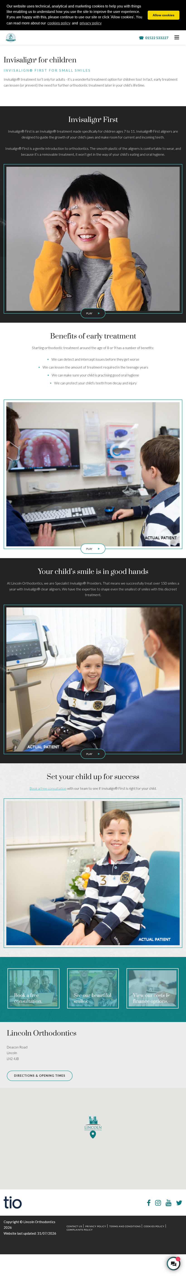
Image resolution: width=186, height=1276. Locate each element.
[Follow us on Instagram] (158, 1202)
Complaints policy (80, 1229)
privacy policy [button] (91, 23)
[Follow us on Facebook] (149, 1202)
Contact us (74, 1226)
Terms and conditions (125, 1226)
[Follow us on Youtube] (168, 1202)
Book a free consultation (48, 788)
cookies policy (58, 23)
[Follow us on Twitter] (179, 1202)
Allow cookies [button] (163, 15)
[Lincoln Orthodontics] (17, 37)
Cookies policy (154, 1226)
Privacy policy (95, 1226)
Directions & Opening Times (39, 1075)
